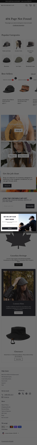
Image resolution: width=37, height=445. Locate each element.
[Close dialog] (35, 215)
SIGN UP (9, 228)
